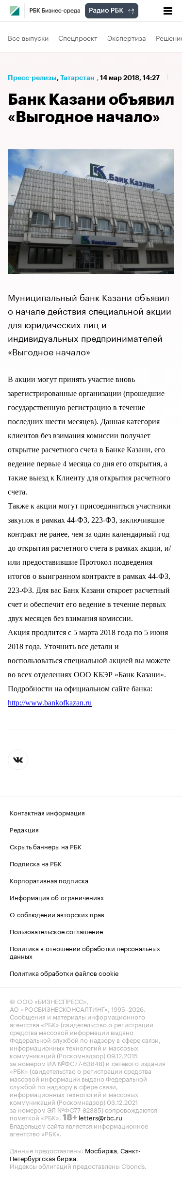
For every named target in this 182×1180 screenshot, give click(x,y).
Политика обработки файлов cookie (64, 972)
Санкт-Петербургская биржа (75, 1154)
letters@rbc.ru (100, 1117)
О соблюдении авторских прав (57, 914)
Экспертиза (126, 37)
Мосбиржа (101, 1150)
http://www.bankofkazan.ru (50, 703)
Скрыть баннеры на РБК (46, 846)
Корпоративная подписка (49, 880)
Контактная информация (47, 812)
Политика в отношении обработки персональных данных (85, 951)
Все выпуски (28, 37)
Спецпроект (78, 37)
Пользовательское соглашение (56, 931)
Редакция (24, 829)
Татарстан (77, 77)
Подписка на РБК (36, 863)
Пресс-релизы (32, 77)
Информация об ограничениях (57, 897)
